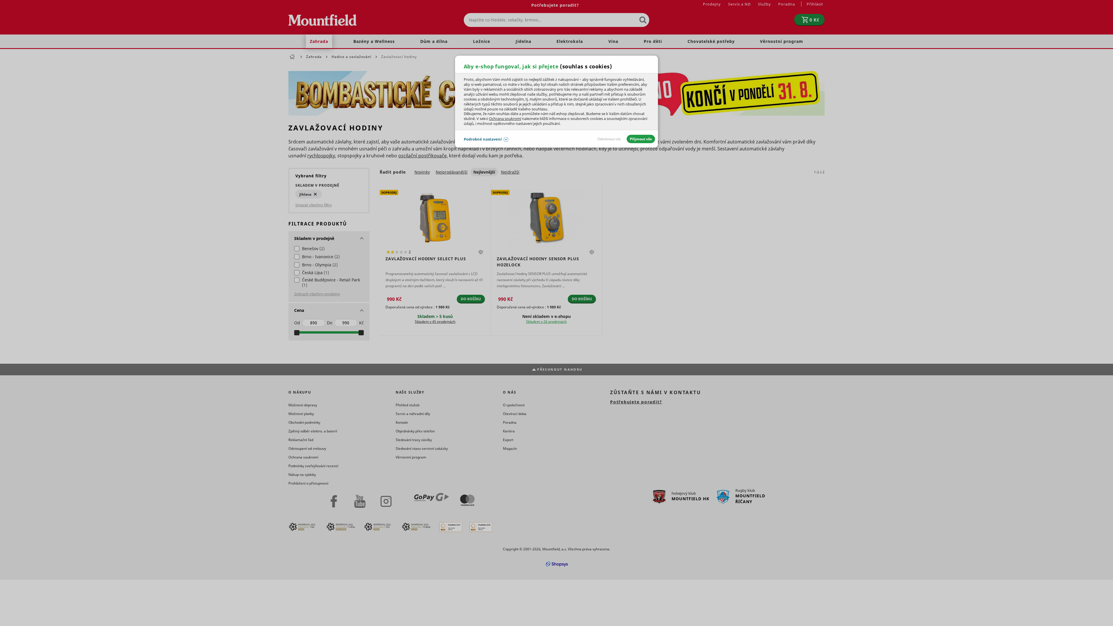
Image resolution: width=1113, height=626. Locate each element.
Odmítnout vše (609, 139)
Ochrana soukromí (505, 118)
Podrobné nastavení (483, 139)
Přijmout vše (641, 139)
